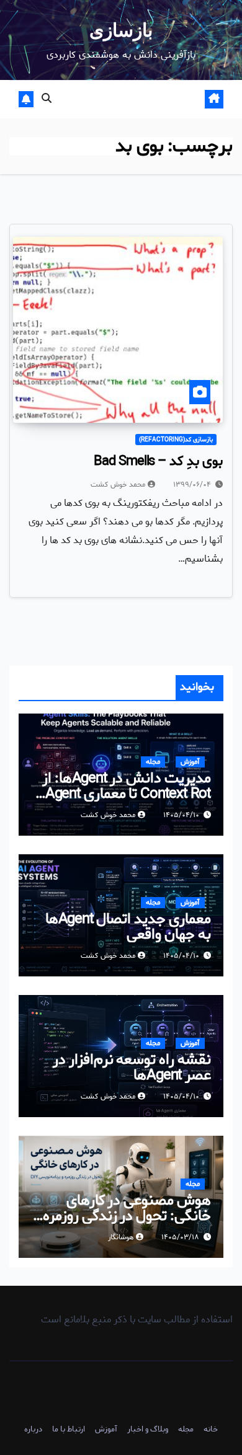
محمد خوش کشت (118, 485)
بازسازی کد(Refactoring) (176, 439)
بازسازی (121, 30)
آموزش (190, 761)
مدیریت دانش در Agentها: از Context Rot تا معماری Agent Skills (126, 793)
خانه (211, 1429)
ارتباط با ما (68, 1429)
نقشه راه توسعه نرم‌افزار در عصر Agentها (132, 1067)
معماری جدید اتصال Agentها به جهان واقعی (128, 927)
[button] (47, 99)
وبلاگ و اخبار (147, 1429)
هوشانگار (120, 1237)
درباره (33, 1429)
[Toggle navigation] (128, 99)
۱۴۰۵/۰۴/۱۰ (181, 815)
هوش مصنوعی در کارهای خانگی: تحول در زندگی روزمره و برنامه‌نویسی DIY (122, 1216)
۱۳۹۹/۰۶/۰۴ (192, 484)
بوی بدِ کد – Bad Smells (158, 461)
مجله (153, 761)
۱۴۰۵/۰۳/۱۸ (180, 1237)
